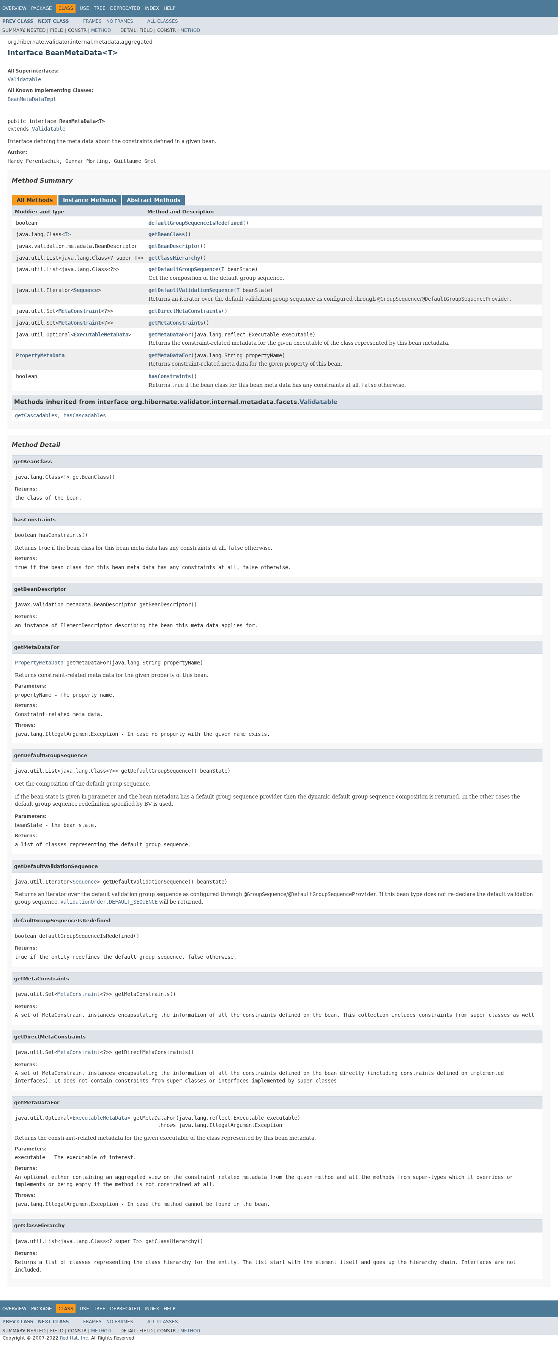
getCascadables (36, 415)
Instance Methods (90, 200)
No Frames (119, 21)
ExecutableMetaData (101, 334)
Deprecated (125, 8)
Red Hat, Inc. (75, 1338)
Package (41, 8)
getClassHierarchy (174, 258)
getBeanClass (166, 234)
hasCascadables (84, 415)
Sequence (86, 290)
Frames (92, 21)
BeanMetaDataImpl (32, 99)
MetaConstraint (79, 311)
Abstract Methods (153, 200)
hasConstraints (169, 376)
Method (101, 30)
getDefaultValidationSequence (190, 290)
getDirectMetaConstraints (184, 311)
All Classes (162, 21)
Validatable (24, 79)
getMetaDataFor (169, 334)
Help (169, 8)
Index (152, 8)
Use (84, 8)
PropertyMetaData (40, 355)
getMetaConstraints (175, 323)
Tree (100, 8)
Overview (14, 8)
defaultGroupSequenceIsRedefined (195, 223)
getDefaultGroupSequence (183, 269)
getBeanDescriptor (174, 246)
